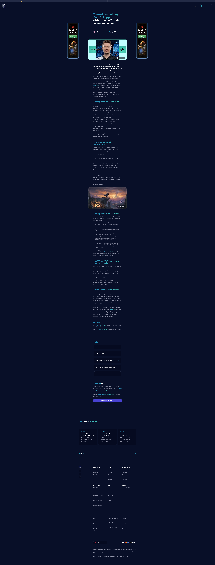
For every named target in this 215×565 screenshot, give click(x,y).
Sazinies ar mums (109, 6)
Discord (123, 528)
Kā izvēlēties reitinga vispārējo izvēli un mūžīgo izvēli (126, 434)
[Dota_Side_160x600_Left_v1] (73, 58)
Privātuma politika (111, 525)
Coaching (110, 477)
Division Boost (125, 469)
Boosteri (95, 528)
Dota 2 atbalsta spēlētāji (107, 251)
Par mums (95, 6)
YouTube (124, 518)
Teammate (110, 479)
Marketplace (110, 495)
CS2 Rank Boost (96, 469)
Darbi (103, 6)
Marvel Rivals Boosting (98, 495)
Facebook (124, 525)
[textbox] (100, 543)
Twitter (123, 530)
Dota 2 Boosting (111, 487)
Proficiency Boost (97, 502)
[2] (96, 169)
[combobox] (100, 543)
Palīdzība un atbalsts (97, 530)
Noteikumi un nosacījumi (113, 518)
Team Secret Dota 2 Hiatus (101, 329)
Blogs (99, 6)
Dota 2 (83, 453)
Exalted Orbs (110, 502)
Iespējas (95, 525)
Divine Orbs (110, 500)
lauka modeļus (112, 309)
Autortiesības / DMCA (112, 527)
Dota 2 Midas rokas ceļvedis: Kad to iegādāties (106, 434)
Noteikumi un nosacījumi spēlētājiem (113, 521)
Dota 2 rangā (96, 85)
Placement (95, 472)
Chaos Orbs (110, 497)
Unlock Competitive (97, 500)
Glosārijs (116, 6)
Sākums (89, 6)
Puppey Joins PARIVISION (100, 325)
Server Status (96, 477)
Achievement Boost (97, 505)
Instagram (124, 523)
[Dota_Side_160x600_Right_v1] (142, 58)
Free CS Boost (96, 474)
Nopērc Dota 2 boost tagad (106, 400)
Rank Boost (110, 469)
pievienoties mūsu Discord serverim (106, 394)
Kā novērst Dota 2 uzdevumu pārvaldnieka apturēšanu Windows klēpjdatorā (88, 434)
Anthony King (99, 31)
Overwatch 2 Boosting (126, 487)
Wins (109, 474)
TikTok (123, 521)
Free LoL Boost (125, 482)
